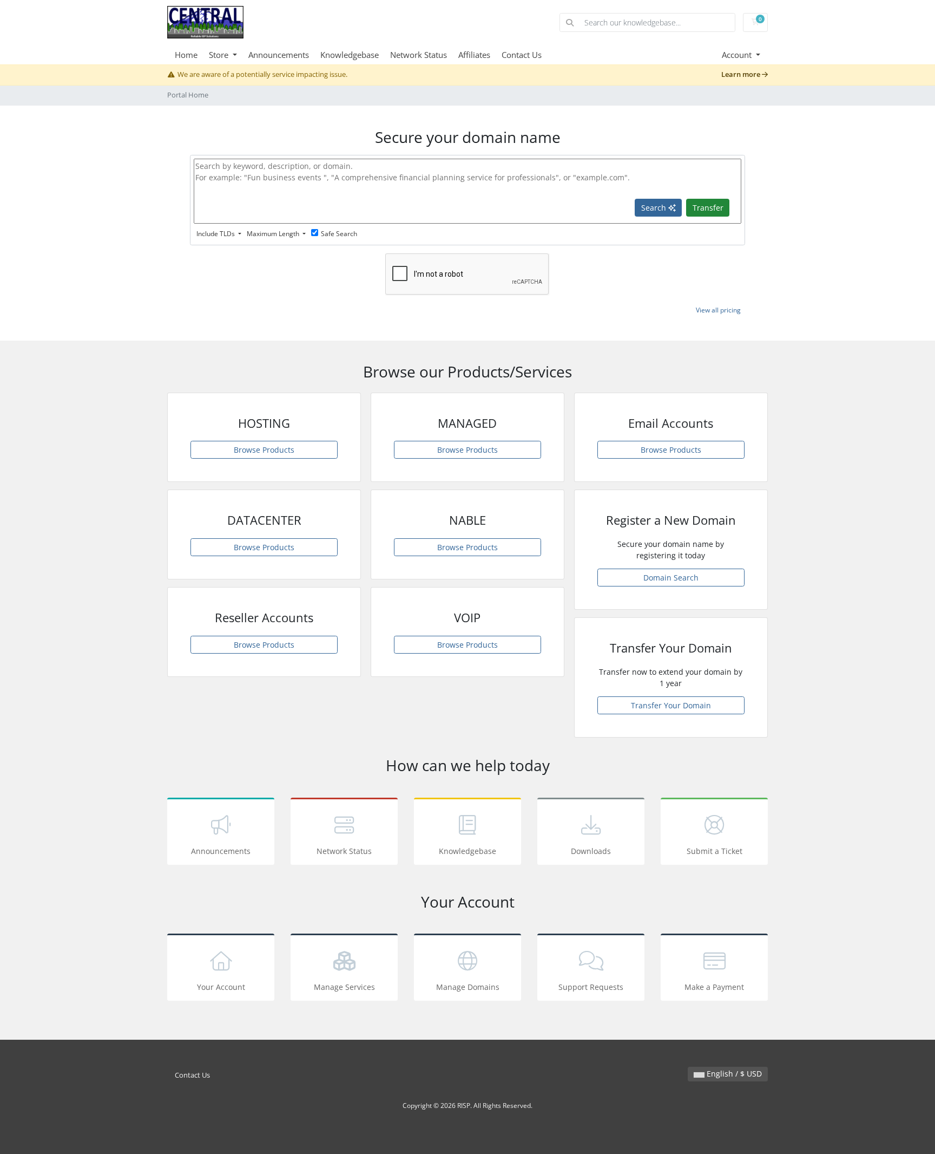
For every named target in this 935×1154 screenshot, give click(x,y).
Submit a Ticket (714, 851)
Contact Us (522, 54)
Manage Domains (467, 987)
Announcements (278, 54)
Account (738, 54)
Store (220, 54)
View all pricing (718, 310)
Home (186, 54)
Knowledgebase (349, 54)
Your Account (221, 987)
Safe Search (339, 233)
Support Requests (590, 987)
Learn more (741, 74)
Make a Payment (714, 987)
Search (654, 208)
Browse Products (264, 450)
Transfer (708, 208)
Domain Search (671, 577)
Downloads (591, 851)
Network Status (418, 54)
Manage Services (344, 987)
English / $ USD (733, 1073)
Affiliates (474, 54)
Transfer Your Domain (671, 705)
